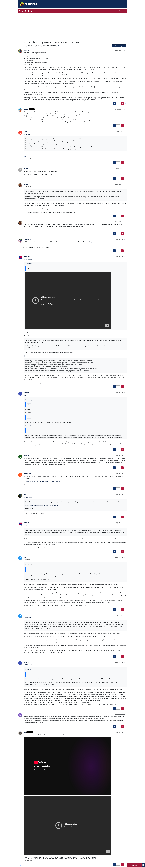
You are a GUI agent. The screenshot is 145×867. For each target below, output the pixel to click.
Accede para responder (118, 46)
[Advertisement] (72, 27)
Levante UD (22, 45)
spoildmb (26, 50)
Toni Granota (27, 239)
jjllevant (26, 109)
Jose (25, 732)
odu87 (25, 557)
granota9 (26, 455)
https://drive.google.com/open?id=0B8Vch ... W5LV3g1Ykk (42, 482)
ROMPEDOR (27, 256)
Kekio (25, 494)
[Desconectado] (21, 51)
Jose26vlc (26, 392)
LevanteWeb (27, 473)
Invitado (26, 168)
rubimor (26, 184)
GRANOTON (27, 131)
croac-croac (27, 714)
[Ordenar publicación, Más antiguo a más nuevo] (109, 45)
